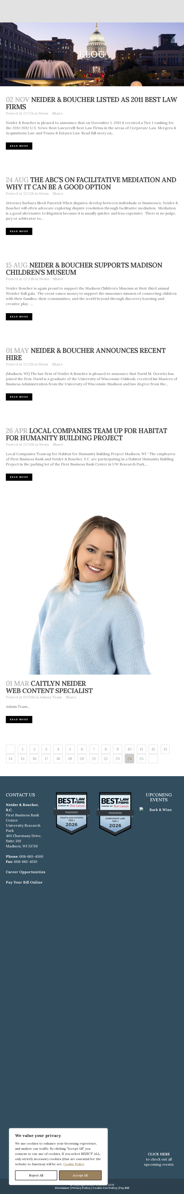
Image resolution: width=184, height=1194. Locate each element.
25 (141, 758)
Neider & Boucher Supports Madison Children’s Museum (84, 269)
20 (82, 758)
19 (70, 758)
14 (11, 758)
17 (46, 758)
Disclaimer (62, 1188)
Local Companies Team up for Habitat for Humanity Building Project (86, 434)
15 (22, 758)
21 (94, 758)
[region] (58, 1156)
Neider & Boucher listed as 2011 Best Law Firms (91, 103)
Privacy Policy (81, 1188)
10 (129, 749)
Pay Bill (124, 1188)
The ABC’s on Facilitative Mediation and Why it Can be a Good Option (91, 183)
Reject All (36, 1175)
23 (118, 758)
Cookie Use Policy (105, 1188)
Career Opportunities (25, 872)
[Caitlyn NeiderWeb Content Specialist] (92, 588)
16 (34, 758)
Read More (19, 145)
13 (165, 749)
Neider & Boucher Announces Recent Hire (86, 354)
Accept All (80, 1175)
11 (141, 749)
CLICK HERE (159, 1154)
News (43, 113)
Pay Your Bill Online (24, 882)
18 (58, 758)
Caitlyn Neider (49, 687)
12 (153, 749)
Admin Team (51, 697)
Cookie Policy (73, 1164)
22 (106, 758)
